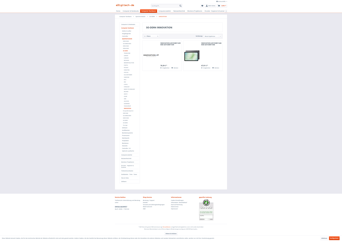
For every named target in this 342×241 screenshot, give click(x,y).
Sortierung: (199, 36)
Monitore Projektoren (127, 162)
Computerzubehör (126, 155)
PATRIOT (126, 67)
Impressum (174, 209)
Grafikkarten (126, 130)
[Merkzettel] (202, 6)
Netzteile (124, 146)
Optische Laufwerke (128, 151)
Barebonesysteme (127, 133)
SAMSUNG (126, 77)
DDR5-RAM (126, 118)
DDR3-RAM (126, 41)
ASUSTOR (126, 101)
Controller (125, 36)
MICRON (126, 91)
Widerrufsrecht (147, 206)
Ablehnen (324, 238)
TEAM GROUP (127, 106)
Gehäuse (124, 128)
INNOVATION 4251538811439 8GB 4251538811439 (170, 44)
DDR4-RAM (126, 48)
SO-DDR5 (125, 120)
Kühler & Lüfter (126, 31)
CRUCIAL (126, 72)
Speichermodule (127, 39)
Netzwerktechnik (126, 158)
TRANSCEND (127, 53)
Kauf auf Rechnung (176, 204)
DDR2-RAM (126, 46)
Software (123, 181)
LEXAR (125, 96)
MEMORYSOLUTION (129, 63)
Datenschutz (174, 206)
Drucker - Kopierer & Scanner (127, 166)
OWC (125, 99)
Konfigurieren (334, 238)
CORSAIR (126, 58)
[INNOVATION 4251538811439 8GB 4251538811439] (151, 55)
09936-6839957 (121, 207)
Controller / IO (126, 148)
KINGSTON (126, 70)
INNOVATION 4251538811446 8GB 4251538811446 (211, 44)
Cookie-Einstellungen (177, 200)
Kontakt (145, 202)
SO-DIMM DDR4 (127, 115)
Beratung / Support (148, 200)
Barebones (125, 143)
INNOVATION (127, 108)
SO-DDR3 (125, 123)
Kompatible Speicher (128, 111)
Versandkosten (167, 227)
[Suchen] (180, 6)
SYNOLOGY (126, 87)
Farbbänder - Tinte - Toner (129, 174)
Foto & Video (125, 178)
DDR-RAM (125, 113)
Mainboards (125, 138)
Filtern (148, 36)
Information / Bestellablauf (179, 202)
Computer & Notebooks (128, 24)
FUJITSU (126, 65)
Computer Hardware (127, 28)
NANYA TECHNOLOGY (129, 89)
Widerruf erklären (171, 233)
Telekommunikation (127, 171)
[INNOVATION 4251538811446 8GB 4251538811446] (192, 55)
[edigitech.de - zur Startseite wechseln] (125, 6)
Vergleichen (165, 68)
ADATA (125, 94)
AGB (144, 209)
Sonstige (125, 125)
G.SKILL (126, 84)
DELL (125, 79)
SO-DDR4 (125, 51)
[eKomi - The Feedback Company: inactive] (213, 209)
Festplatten (125, 140)
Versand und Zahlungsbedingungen (154, 204)
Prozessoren (125, 135)
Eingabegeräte (126, 33)
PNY (125, 82)
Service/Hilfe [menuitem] (222, 1)
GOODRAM (126, 103)
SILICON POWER (128, 75)
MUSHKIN (126, 60)
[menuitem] (166, 6)
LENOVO (126, 55)
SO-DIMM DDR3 (127, 43)
